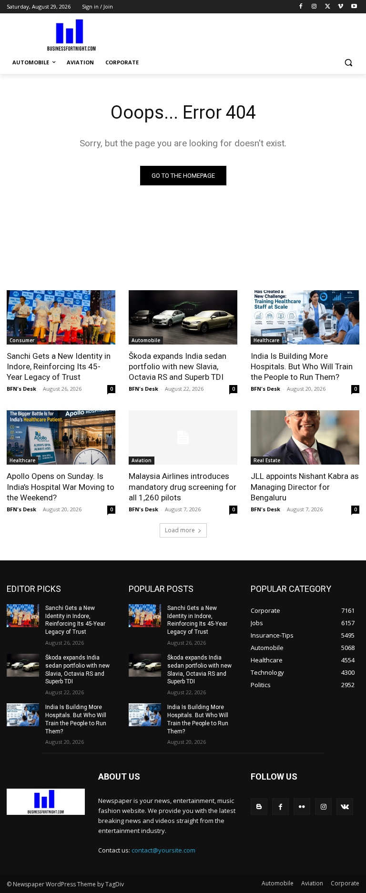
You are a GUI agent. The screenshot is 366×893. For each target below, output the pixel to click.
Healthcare (266, 340)
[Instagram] (314, 6)
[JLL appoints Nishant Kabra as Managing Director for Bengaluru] (305, 437)
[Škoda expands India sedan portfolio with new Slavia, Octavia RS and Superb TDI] (183, 317)
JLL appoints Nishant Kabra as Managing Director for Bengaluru (305, 486)
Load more (180, 530)
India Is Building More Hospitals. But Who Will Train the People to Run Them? (302, 366)
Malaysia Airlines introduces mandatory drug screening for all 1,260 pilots (182, 486)
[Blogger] (259, 806)
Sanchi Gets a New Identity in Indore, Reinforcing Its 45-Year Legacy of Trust (59, 366)
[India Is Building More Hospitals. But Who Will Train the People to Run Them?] (305, 317)
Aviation (142, 460)
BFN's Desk (21, 388)
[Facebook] (300, 6)
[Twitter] (327, 6)
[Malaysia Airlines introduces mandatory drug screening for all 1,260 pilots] (183, 437)
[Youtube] (353, 6)
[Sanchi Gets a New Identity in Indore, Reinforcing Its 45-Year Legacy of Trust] (61, 317)
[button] (348, 62)
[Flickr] (302, 806)
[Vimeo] (340, 6)
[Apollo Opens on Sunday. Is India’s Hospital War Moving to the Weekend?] (61, 437)
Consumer (22, 340)
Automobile (146, 340)
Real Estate (267, 460)
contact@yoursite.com (163, 850)
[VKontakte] (344, 806)
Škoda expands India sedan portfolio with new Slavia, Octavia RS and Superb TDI (177, 366)
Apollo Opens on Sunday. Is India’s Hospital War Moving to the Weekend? (60, 486)
